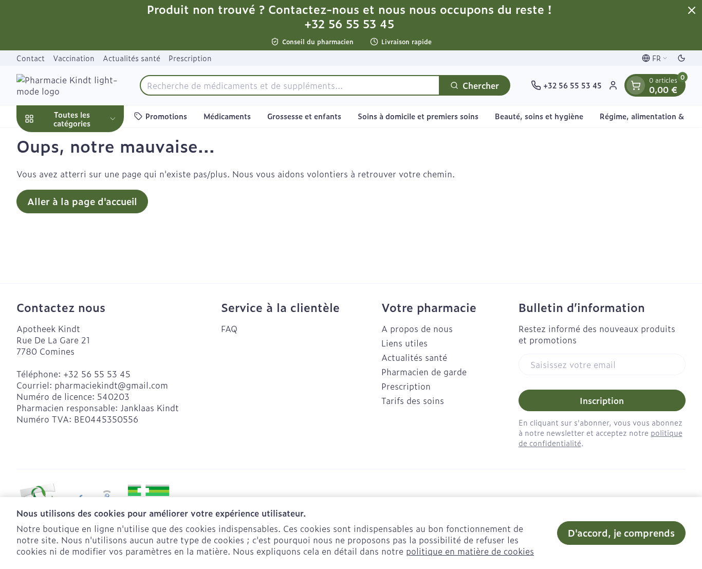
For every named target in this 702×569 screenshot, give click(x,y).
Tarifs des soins (412, 400)
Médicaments (227, 116)
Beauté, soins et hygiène (539, 116)
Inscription (602, 400)
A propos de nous (417, 328)
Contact (30, 57)
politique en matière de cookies (470, 551)
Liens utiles (404, 342)
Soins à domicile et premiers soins (418, 116)
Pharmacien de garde (424, 371)
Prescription (190, 57)
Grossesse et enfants (304, 116)
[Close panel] (691, 10)
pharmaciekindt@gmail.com (111, 385)
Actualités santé (131, 57)
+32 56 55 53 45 (97, 374)
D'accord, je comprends (621, 533)
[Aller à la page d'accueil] (67, 85)
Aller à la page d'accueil (82, 201)
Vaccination (74, 57)
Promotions (166, 116)
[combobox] (290, 85)
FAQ (229, 328)
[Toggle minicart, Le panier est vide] (635, 85)
